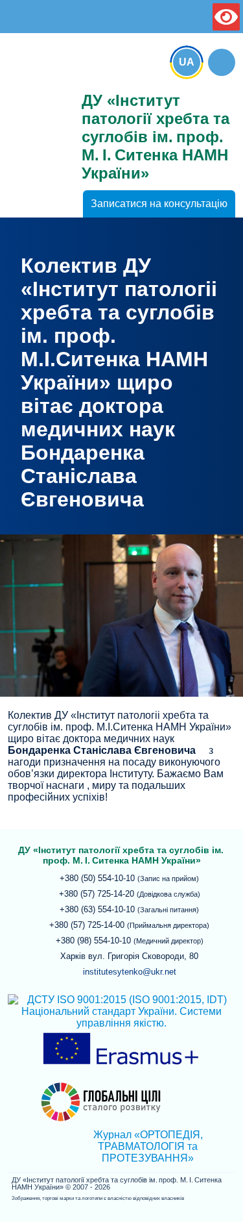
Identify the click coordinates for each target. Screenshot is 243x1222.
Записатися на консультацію (159, 203)
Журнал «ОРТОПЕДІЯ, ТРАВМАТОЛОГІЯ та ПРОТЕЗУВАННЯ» (148, 1146)
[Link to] (221, 62)
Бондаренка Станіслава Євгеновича (102, 750)
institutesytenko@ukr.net (129, 972)
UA (186, 62)
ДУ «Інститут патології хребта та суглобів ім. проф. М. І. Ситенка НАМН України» (37, 99)
